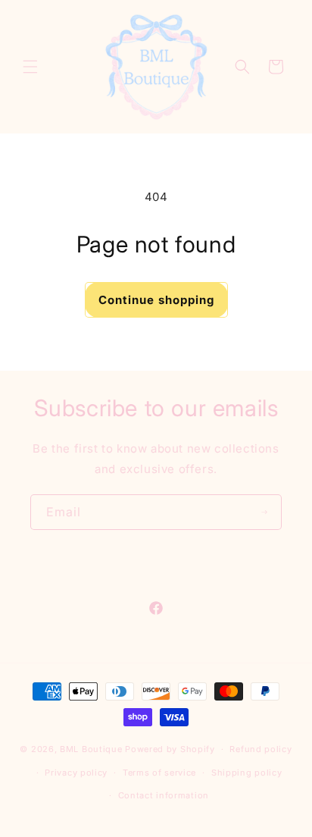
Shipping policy (246, 772)
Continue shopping (156, 300)
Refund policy (260, 749)
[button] (30, 66)
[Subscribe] (264, 512)
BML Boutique (91, 749)
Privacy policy (76, 772)
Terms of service (159, 772)
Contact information (163, 795)
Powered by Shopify (170, 749)
